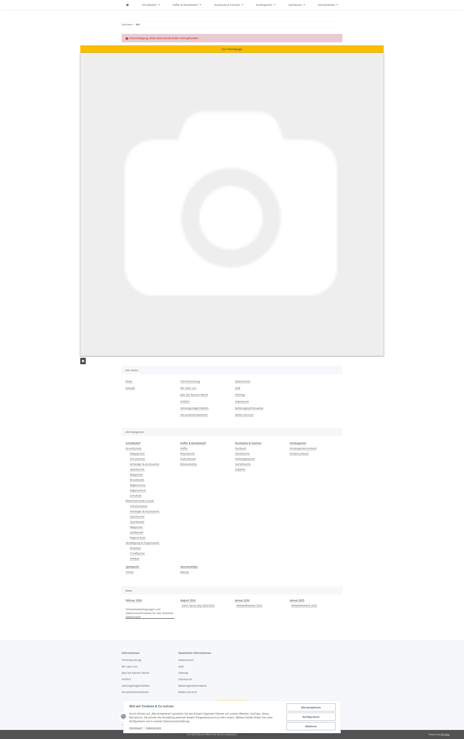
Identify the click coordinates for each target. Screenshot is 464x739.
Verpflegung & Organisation (142, 543)
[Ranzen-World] (127, 5)
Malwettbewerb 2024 (249, 605)
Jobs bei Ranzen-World (194, 394)
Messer (184, 572)
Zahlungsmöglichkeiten (194, 408)
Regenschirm (138, 490)
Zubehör (240, 469)
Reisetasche (187, 453)
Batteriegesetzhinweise (249, 408)
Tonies (130, 572)
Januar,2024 (242, 600)
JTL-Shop (445, 734)
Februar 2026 (134, 600)
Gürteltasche (243, 464)
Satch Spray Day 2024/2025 (198, 605)
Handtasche (242, 453)
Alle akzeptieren (311, 707)
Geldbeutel (136, 532)
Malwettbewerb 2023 (304, 605)
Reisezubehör (188, 464)
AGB (237, 388)
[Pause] (83, 361)
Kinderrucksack (299, 453)
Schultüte (136, 495)
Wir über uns (188, 388)
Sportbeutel (137, 522)
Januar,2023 (297, 600)
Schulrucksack (138, 506)
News (129, 381)
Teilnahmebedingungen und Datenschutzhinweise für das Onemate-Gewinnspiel (150, 613)
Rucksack (240, 448)
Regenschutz (138, 485)
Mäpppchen (137, 453)
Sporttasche (137, 469)
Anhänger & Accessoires (144, 464)
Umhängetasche (245, 458)
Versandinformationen (194, 414)
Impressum (135, 727)
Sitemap (240, 394)
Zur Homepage (232, 49)
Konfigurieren (311, 716)
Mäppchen (136, 474)
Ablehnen (311, 726)
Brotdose (135, 548)
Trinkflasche (137, 553)
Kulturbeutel (188, 458)
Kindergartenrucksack (303, 448)
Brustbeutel (137, 479)
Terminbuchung (190, 381)
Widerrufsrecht (244, 414)
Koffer (184, 448)
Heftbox (134, 558)
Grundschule (133, 448)
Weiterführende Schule (140, 501)
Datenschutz (153, 727)
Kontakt (130, 388)
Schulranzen (137, 458)
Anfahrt (185, 401)
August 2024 (188, 600)
